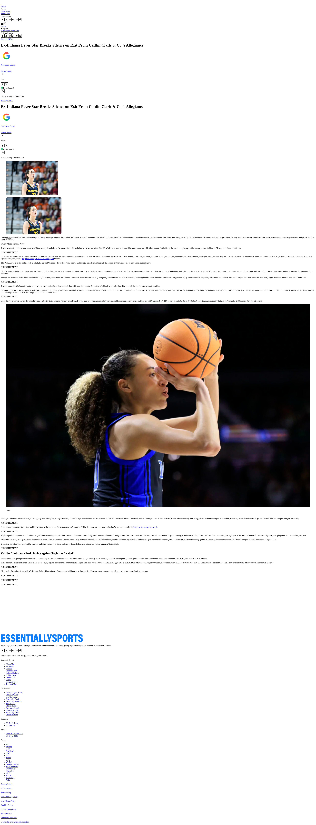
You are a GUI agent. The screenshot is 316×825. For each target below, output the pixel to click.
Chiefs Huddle (11, 706)
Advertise (9, 666)
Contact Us (10, 677)
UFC (8, 760)
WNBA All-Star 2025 (14, 734)
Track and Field (12, 767)
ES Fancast (10, 725)
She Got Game (12, 697)
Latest (3, 6)
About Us (10, 664)
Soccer (8, 775)
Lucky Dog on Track (14, 692)
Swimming (10, 778)
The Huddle (10, 704)
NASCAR (10, 751)
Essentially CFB (12, 712)
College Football (12, 764)
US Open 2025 (12, 736)
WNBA (10, 39)
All (7, 744)
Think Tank (5, 14)
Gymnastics (10, 769)
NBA (8, 753)
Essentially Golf (12, 695)
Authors (9, 669)
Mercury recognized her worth (145, 527)
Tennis (8, 758)
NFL (8, 755)
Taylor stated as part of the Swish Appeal (38, 259)
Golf (8, 749)
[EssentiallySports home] (42, 641)
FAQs (8, 680)
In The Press (11, 675)
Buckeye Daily (12, 715)
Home (3, 39)
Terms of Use (11, 684)
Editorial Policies (12, 673)
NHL (8, 780)
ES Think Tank (12, 723)
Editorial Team (11, 671)
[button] (7, 242)
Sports (5, 28)
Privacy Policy (11, 682)
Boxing (9, 747)
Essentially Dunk (12, 699)
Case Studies (8, 33)
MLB (8, 773)
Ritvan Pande (6, 71)
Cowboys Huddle (13, 708)
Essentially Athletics (14, 701)
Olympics (9, 771)
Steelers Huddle (12, 710)
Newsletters (5, 11)
